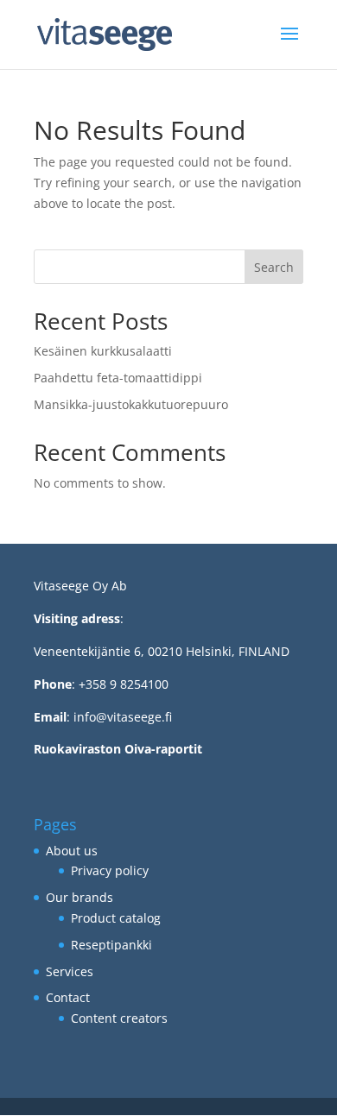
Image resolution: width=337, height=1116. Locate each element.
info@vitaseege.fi (122, 717)
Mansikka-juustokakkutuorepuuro (131, 404)
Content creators (119, 1018)
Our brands (79, 897)
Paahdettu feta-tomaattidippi (118, 377)
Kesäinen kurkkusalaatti (103, 351)
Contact (68, 997)
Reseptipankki (111, 944)
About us (72, 850)
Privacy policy (110, 870)
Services (69, 971)
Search (274, 267)
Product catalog (116, 918)
